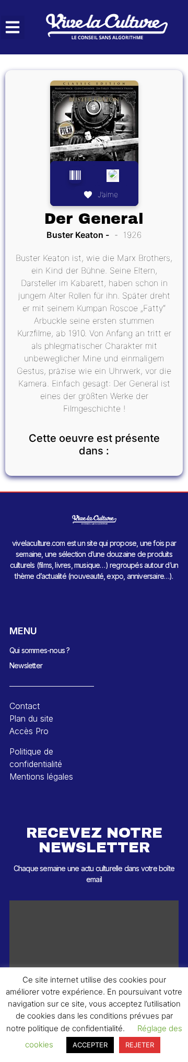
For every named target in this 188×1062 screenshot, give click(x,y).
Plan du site (31, 718)
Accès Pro (29, 731)
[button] (13, 27)
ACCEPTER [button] (90, 1045)
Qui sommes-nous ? (39, 650)
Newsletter (25, 665)
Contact (24, 706)
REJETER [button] (139, 1045)
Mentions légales (41, 776)
